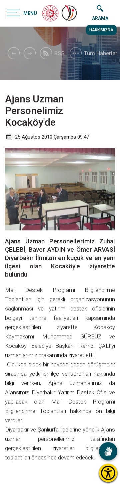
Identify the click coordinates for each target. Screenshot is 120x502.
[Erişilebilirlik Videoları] (108, 451)
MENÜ (30, 13)
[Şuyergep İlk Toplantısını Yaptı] (29, 53)
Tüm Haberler (100, 53)
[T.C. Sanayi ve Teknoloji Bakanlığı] (50, 13)
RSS (59, 53)
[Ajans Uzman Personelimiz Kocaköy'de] (69, 13)
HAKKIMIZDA (101, 30)
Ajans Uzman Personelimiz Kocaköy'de (34, 110)
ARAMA (100, 18)
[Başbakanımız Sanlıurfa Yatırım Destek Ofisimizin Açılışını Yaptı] (13, 53)
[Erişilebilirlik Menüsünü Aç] (108, 473)
